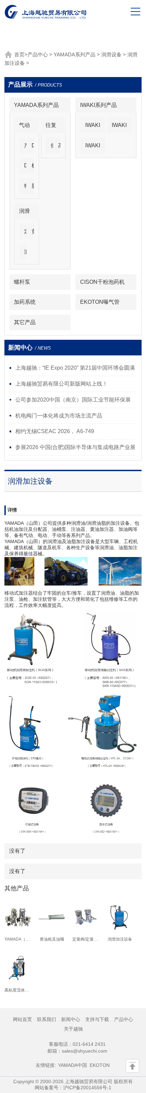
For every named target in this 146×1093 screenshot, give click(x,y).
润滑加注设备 (26, 254)
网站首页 (22, 1019)
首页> (21, 54)
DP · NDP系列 (34, 147)
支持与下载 (97, 1019)
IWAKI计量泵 (92, 127)
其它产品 (25, 322)
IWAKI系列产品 (98, 105)
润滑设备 (111, 54)
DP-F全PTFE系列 (26, 167)
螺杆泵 (22, 282)
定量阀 (26, 233)
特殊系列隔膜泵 (26, 188)
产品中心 (38, 54)
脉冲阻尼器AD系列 (34, 188)
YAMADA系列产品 (74, 54)
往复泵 (50, 127)
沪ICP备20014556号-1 (87, 1087)
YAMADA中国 (72, 1065)
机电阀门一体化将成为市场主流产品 (58, 415)
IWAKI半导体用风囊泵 (92, 147)
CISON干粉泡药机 (102, 282)
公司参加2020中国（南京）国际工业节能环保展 (73, 399)
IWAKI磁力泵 (119, 127)
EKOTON (100, 1065)
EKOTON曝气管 (100, 302)
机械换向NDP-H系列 (34, 167)
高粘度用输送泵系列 (60, 147)
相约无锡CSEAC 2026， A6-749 (54, 431)
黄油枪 (34, 233)
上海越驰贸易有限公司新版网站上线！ (61, 384)
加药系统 (25, 302)
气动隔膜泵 (24, 127)
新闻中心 (70, 1019)
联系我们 (46, 1019)
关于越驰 (73, 1029)
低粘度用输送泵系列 (53, 147)
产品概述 (26, 147)
